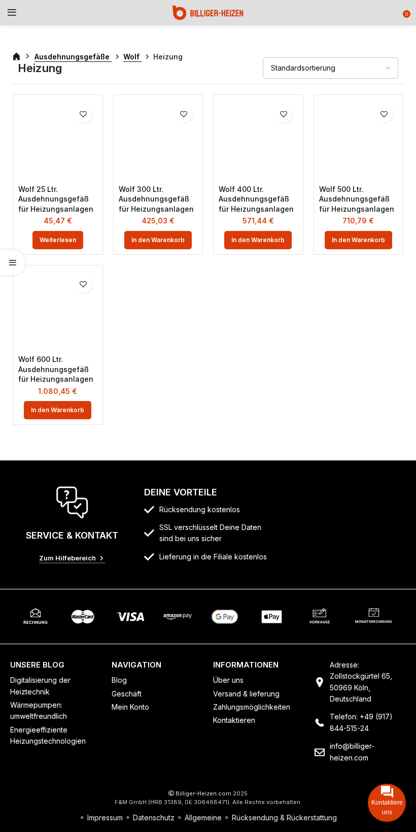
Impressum (105, 817)
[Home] (208, 12)
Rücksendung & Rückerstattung (284, 817)
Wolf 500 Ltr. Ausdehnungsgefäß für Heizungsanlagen (356, 199)
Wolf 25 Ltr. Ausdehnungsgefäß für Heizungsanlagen (55, 199)
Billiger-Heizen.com (203, 793)
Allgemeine (203, 817)
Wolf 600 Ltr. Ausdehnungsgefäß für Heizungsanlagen (55, 369)
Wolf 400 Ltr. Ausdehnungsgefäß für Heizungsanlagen (256, 199)
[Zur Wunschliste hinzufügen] (83, 114)
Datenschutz (154, 817)
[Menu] (12, 13)
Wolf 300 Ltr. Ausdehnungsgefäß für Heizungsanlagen (156, 199)
